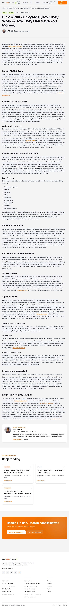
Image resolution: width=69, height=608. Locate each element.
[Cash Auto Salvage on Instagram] (7, 572)
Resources (37, 2)
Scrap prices (28, 580)
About (48, 580)
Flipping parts (30, 140)
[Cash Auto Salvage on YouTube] (15, 572)
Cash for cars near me (30, 596)
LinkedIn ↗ (27, 439)
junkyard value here (19, 348)
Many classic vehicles (15, 46)
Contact (49, 591)
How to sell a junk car (7, 583)
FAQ (31, 2)
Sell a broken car (6, 591)
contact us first (55, 419)
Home (3, 8)
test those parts (42, 314)
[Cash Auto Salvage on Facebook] (3, 572)
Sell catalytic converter (8, 594)
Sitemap (65, 605)
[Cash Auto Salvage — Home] (9, 3)
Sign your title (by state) (31, 586)
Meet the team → (17, 439)
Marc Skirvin (11, 30)
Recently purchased (30, 591)
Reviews (45, 2)
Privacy (55, 605)
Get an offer (61, 2)
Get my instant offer (15, 532)
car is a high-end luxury (46, 403)
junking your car (22, 290)
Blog (48, 588)
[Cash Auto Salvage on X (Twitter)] (11, 572)
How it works (18, 2)
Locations (25, 2)
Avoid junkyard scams (30, 588)
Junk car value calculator (8, 586)
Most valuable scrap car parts (32, 583)
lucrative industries (20, 401)
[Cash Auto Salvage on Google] (19, 572)
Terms (59, 605)
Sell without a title (6, 588)
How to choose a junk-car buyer (33, 594)
